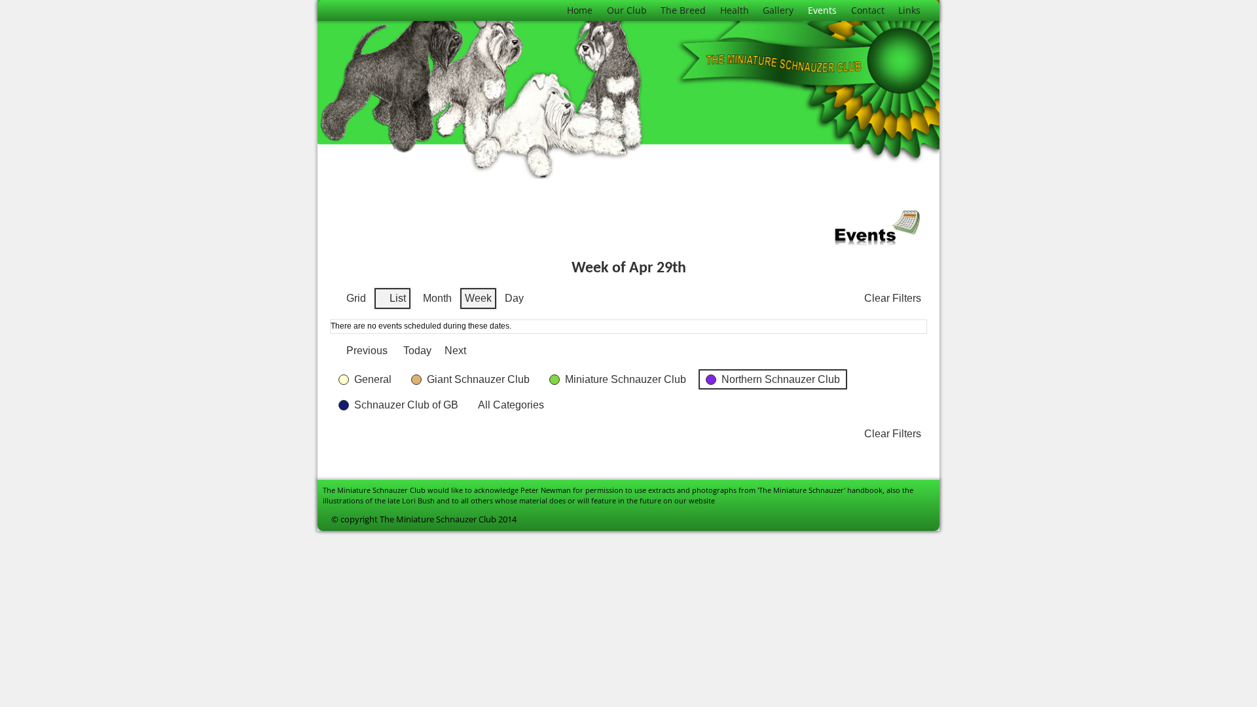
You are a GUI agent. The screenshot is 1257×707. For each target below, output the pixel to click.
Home (579, 10)
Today (417, 350)
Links (909, 10)
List (392, 301)
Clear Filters (892, 298)
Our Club (627, 10)
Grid (350, 301)
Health (734, 10)
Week (478, 298)
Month (437, 298)
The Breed (683, 10)
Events (822, 10)
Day (514, 298)
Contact (867, 10)
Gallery (778, 10)
